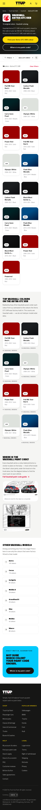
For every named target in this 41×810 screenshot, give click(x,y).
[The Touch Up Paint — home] (20, 3)
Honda (24, 723)
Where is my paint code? (20, 47)
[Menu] (4, 3)
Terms (24, 749)
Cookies (24, 770)
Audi (23, 731)
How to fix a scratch (10, 758)
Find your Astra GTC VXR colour (20, 39)
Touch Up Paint (13, 11)
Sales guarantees (9, 774)
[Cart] (36, 3)
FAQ (4, 762)
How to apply (7, 754)
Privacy (24, 766)
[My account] (31, 3)
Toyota (24, 719)
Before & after (8, 770)
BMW (24, 714)
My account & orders (10, 745)
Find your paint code (10, 749)
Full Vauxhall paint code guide (15, 476)
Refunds (25, 762)
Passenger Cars (8, 714)
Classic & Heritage (9, 723)
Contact (5, 779)
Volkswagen (26, 710)
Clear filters (34, 66)
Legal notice (26, 745)
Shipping (25, 758)
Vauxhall (23, 11)
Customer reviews (9, 766)
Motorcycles (7, 719)
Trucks (5, 731)
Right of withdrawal (29, 754)
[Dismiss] (38, 803)
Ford (23, 727)
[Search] (36, 58)
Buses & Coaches (9, 735)
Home (4, 11)
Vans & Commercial (9, 727)
